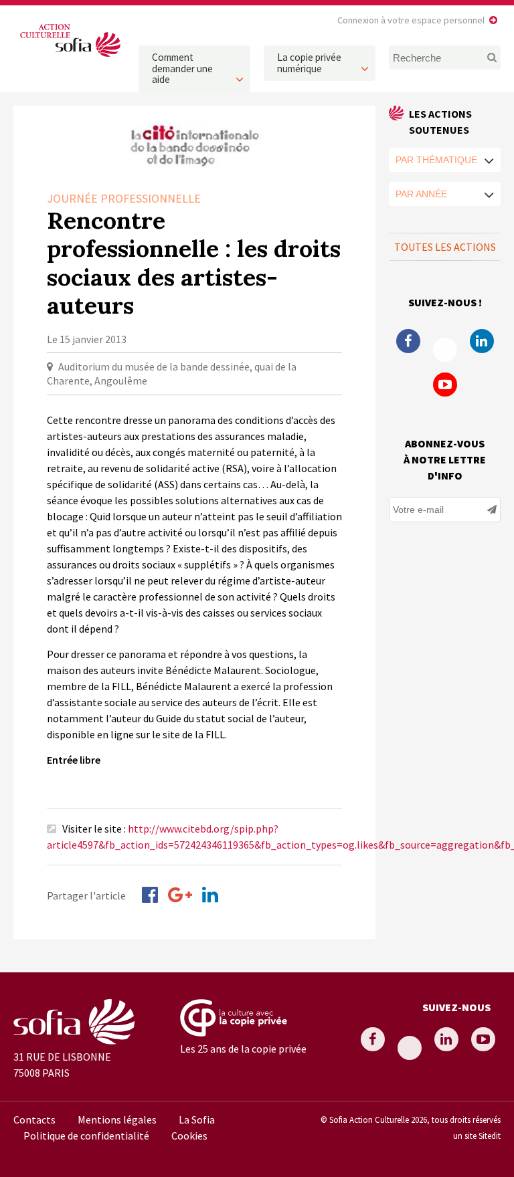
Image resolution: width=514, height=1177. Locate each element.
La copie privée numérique (309, 63)
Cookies (189, 1135)
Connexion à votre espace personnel (411, 20)
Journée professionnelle (124, 198)
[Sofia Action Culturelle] (69, 57)
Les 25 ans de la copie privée (243, 1048)
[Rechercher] (489, 57)
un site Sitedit (477, 1135)
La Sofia (197, 1119)
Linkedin (482, 341)
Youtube (445, 384)
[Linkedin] (210, 895)
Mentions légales (117, 1119)
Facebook (408, 341)
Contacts (34, 1119)
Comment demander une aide (182, 68)
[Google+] (180, 895)
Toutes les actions (445, 246)
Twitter (445, 350)
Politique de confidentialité (86, 1135)
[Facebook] (150, 895)
